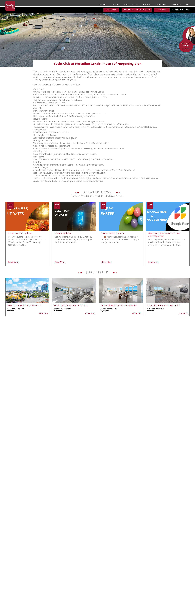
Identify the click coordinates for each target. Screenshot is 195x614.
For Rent (115, 4)
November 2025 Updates (20, 233)
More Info (43, 313)
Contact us (175, 4)
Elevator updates (63, 233)
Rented (135, 4)
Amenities (147, 4)
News (187, 4)
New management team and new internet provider (164, 234)
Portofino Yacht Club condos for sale (136, 10)
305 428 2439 (182, 9)
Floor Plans (161, 4)
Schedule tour (111, 10)
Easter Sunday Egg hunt (113, 233)
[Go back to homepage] (10, 6)
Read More (13, 262)
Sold (125, 4)
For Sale (103, 4)
